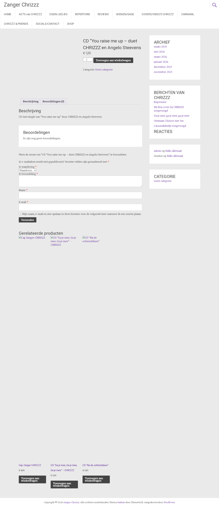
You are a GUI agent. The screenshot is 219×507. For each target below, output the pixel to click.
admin (157, 150)
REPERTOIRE (82, 14)
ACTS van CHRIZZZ (30, 14)
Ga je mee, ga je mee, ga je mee (171, 115)
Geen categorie (104, 69)
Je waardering (28, 166)
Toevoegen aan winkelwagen (113, 60)
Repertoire (160, 102)
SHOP (70, 23)
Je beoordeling (28, 173)
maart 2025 (160, 46)
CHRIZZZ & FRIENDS (16, 23)
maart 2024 (160, 56)
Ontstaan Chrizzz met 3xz (169, 120)
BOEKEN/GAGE (125, 14)
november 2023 (163, 71)
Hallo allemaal (174, 150)
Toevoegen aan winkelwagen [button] (30, 479)
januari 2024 (161, 61)
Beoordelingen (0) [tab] (53, 101)
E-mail (23, 202)
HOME (7, 14)
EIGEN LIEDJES (58, 14)
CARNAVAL (187, 14)
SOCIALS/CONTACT (47, 23)
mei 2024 (159, 51)
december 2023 (163, 66)
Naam (23, 190)
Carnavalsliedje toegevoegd (170, 125)
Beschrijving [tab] (30, 101)
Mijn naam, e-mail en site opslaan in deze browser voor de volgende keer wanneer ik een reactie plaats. (81, 213)
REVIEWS (103, 14)
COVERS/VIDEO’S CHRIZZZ (158, 14)
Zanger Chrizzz (21, 5)
